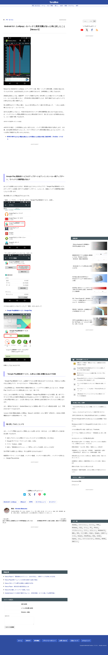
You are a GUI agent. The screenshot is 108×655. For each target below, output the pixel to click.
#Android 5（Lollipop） (10, 502)
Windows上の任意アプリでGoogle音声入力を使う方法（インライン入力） (89, 425)
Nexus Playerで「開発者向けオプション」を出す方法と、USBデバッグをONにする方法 (30, 576)
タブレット (93, 530)
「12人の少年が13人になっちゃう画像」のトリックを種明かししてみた (89, 407)
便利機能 (36, 641)
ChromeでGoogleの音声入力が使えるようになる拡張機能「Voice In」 (89, 419)
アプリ (86, 530)
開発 (74, 533)
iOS (78, 533)
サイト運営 (84, 533)
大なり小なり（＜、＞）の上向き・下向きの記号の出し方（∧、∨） (91, 389)
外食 (94, 536)
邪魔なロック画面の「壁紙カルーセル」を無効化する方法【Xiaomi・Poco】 (91, 363)
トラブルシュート (77, 530)
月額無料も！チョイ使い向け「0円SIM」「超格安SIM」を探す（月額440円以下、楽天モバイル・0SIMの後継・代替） (88, 451)
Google (97, 533)
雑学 (77, 5)
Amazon (80, 536)
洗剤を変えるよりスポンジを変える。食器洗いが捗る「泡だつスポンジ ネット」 (89, 456)
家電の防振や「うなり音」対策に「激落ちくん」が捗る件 (87, 447)
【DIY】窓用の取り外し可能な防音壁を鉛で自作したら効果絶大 (89, 415)
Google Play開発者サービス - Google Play (19, 310)
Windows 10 (102, 530)
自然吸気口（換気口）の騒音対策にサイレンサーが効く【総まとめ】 (89, 462)
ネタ (80, 539)
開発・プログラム (69, 5)
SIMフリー (75, 541)
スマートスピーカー (88, 539)
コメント (7, 616)
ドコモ (74, 536)
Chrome (98, 539)
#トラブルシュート (41, 502)
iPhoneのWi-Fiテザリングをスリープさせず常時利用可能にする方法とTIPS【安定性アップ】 (91, 379)
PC (91, 528)
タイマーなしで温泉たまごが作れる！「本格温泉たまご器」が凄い (89, 434)
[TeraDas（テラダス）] (54, 2)
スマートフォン (83, 525)
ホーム (20, 641)
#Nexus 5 (23, 502)
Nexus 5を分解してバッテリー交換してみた (17, 590)
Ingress (74, 539)
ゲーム (43, 5)
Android (75, 525)
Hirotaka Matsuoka (21, 509)
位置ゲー (104, 533)
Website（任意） (26, 612)
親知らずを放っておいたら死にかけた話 (82, 466)
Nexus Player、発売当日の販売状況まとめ (17, 586)
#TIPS (31, 502)
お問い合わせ (63, 641)
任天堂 (99, 536)
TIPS (98, 525)
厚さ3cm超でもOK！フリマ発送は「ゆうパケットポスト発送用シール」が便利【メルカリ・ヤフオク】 (89, 442)
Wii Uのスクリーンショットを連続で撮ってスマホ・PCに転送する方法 (91, 374)
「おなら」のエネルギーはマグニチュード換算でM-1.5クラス (88, 412)
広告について (74, 641)
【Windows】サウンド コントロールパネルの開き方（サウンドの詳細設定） (91, 395)
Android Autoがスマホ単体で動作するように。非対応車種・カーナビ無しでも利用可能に (30, 593)
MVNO (104, 539)
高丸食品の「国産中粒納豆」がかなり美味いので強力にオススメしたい (89, 471)
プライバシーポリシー (49, 641)
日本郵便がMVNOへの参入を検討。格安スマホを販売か (52, 521)
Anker (91, 533)
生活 (81, 528)
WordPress (87, 536)
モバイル (92, 525)
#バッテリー (52, 502)
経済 (61, 5)
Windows (75, 528)
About (28, 641)
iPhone (96, 528)
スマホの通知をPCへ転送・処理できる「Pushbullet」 (86, 429)
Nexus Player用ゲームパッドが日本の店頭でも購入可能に (21, 580)
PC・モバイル (36, 5)
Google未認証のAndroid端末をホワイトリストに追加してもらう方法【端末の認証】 (91, 369)
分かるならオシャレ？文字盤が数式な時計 (83, 438)
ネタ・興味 (50, 5)
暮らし (56, 5)
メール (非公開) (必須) (27, 608)
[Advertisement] (54, 12)
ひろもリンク (75, 484)
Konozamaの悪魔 (76, 481)
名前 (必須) (24, 604)
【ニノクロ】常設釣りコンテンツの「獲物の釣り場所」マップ (91, 384)
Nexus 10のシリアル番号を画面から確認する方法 (19, 583)
